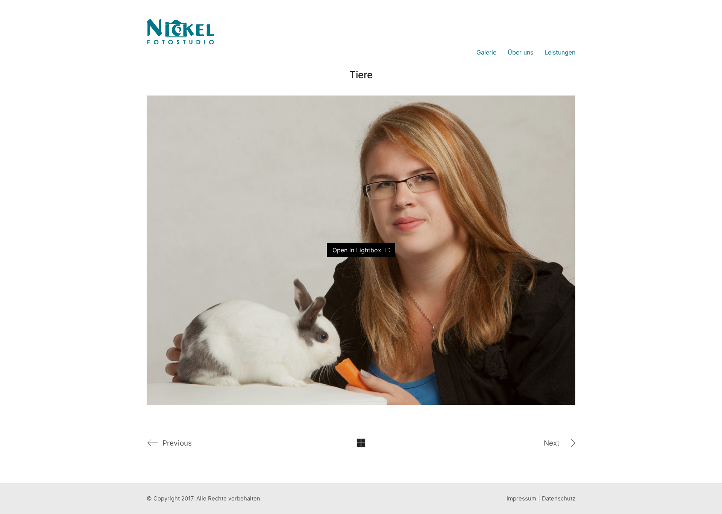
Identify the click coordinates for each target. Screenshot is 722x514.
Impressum (521, 498)
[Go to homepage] (180, 52)
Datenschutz (558, 498)
